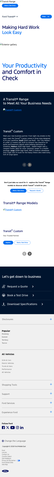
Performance (7, 369)
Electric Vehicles (8, 363)
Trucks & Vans (7, 366)
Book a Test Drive (18, 190)
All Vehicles (6, 372)
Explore (8, 242)
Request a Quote (35, 190)
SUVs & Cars (6, 360)
